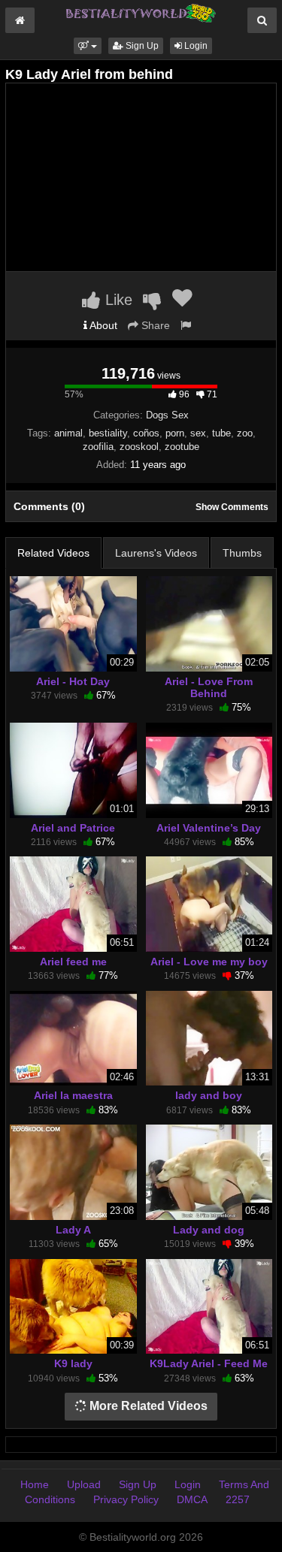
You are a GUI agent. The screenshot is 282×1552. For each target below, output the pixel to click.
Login (195, 46)
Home (34, 1484)
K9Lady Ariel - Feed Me (209, 1363)
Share (154, 325)
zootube (182, 446)
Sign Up (141, 46)
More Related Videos (147, 1406)
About (102, 325)
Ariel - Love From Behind (209, 687)
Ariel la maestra (73, 1095)
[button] (88, 46)
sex (198, 433)
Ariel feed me (73, 962)
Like (116, 299)
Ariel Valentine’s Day (208, 828)
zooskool (139, 446)
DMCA (192, 1499)
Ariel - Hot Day (73, 681)
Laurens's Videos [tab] (156, 553)
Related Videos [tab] (53, 553)
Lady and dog (208, 1230)
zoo (245, 433)
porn (174, 433)
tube (221, 433)
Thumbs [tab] (242, 553)
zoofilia (98, 446)
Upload (84, 1484)
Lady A (73, 1230)
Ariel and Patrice (73, 828)
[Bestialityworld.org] (141, 12)
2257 (238, 1499)
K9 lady (73, 1363)
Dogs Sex (167, 415)
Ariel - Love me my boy (209, 962)
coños (146, 433)
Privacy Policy (126, 1499)
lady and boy (208, 1095)
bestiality (108, 433)
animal (68, 433)
